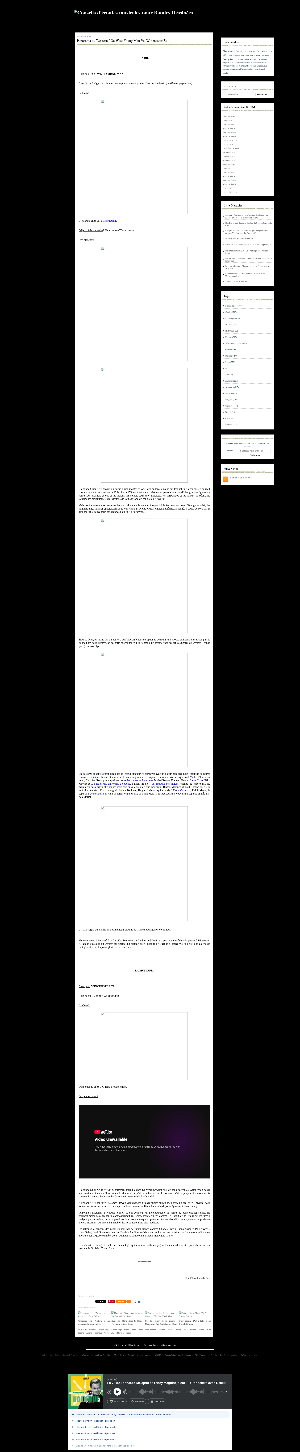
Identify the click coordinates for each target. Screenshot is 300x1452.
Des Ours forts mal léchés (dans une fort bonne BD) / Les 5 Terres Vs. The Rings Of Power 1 (247, 216)
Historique (229, 330)
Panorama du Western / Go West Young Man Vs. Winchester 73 (122, 41)
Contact (226, 72)
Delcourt (228, 355)
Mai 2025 (227, 176)
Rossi (140, 1330)
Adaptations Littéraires (234, 343)
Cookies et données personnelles (224, 1355)
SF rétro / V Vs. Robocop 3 (236, 281)
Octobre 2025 (229, 156)
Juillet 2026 (228, 120)
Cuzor (185, 1330)
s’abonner (119, 1401)
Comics (228, 312)
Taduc (128, 1333)
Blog (225, 51)
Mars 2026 (227, 136)
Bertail (201, 1330)
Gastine (80, 1333)
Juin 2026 (227, 124)
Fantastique (230, 318)
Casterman (229, 418)
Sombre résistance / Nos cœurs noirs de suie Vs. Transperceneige (245, 274)
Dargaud (228, 399)
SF (226, 374)
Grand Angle (116, 1330)
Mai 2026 (227, 128)
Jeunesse (229, 380)
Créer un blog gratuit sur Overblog (96, 1355)
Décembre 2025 (229, 148)
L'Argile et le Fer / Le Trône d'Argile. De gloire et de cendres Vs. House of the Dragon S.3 (246, 231)
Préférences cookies (249, 1355)
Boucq (178, 1330)
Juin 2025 (227, 172)
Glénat (228, 349)
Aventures (229, 387)
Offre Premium (201, 1355)
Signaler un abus (144, 1355)
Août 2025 (227, 164)
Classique (229, 405)
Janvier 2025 (228, 192)
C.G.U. (158, 1355)
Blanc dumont (150, 1330)
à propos (159, 1401)
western (92, 1330)
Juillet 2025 (228, 168)
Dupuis (228, 412)
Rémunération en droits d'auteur (178, 1355)
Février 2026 (228, 140)
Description (228, 59)
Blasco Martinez (117, 1333)
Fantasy (228, 337)
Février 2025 (228, 188)
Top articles (119, 1355)
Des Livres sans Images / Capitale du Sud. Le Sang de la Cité (248, 224)
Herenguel (98, 1333)
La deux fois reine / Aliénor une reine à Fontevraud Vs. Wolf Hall (248, 267)
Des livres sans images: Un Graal (239, 238)
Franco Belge (104, 1330)
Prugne (171, 1330)
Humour (228, 324)
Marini (133, 1330)
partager (139, 1401)
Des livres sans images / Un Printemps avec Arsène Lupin (246, 251)
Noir (227, 368)
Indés (227, 362)
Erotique (228, 424)
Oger (126, 1330)
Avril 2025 (227, 180)
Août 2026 (227, 116)
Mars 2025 (227, 184)
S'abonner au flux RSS (241, 477)
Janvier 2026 (228, 144)
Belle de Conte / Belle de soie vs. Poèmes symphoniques (248, 244)
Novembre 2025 (230, 152)
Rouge (208, 1330)
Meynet (193, 1330)
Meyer (106, 1333)
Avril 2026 (227, 132)
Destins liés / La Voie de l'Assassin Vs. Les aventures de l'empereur (248, 259)
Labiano (89, 1333)
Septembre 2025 (230, 160)
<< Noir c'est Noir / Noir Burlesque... (127, 1345)
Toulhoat (161, 1330)
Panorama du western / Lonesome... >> (160, 1345)
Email (229, 450)
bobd (57, 1355)
